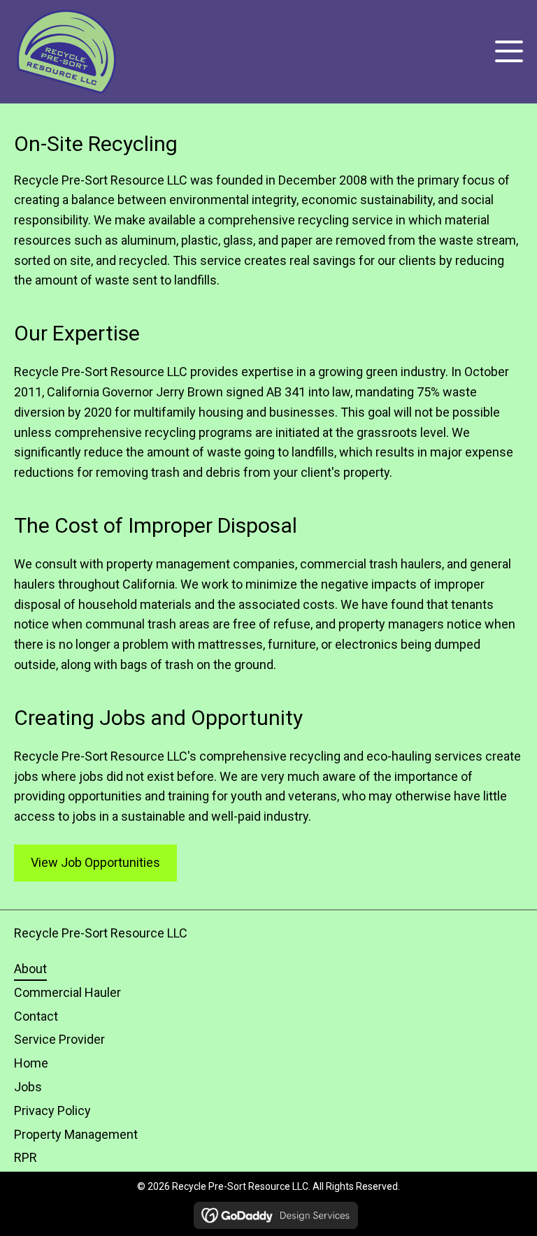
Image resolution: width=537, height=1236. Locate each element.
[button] (505, 52)
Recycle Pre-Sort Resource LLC (100, 933)
